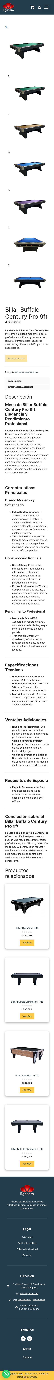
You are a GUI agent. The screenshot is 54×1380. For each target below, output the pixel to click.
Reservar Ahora (16, 358)
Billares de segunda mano (26, 372)
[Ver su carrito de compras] (32, 8)
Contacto (27, 1255)
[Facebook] (23, 1338)
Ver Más (27, 942)
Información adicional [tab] (20, 387)
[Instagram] (29, 1338)
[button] (6, 27)
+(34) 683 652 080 (22, 1299)
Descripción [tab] (15, 381)
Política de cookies (27, 1243)
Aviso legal (27, 1237)
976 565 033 (39, 1299)
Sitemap (27, 1357)
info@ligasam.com (29, 1293)
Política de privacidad (27, 1249)
